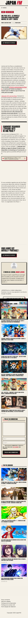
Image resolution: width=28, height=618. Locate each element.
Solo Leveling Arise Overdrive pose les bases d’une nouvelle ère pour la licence (12, 579)
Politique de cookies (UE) (8, 605)
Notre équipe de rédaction (8, 606)
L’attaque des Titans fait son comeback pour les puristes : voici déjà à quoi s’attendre (13, 560)
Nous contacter (5, 599)
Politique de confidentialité (8, 603)
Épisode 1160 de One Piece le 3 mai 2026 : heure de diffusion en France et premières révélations (13, 483)
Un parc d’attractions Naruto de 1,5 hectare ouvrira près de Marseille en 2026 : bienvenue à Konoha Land (13, 502)
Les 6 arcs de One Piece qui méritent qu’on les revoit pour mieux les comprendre (13, 540)
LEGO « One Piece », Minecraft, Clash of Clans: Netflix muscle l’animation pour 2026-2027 (12, 393)
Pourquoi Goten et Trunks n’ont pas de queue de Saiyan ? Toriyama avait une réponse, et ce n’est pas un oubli (13, 411)
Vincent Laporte (20, 272)
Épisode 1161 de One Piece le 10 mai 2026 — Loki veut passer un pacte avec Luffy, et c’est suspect (13, 357)
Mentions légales (6, 601)
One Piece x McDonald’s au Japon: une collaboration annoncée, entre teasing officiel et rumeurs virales (12, 375)
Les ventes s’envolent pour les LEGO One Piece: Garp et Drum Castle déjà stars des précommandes (12, 321)
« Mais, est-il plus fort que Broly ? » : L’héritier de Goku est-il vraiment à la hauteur (13, 521)
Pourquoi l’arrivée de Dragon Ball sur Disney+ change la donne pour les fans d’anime (13, 339)
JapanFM (18, 612)
